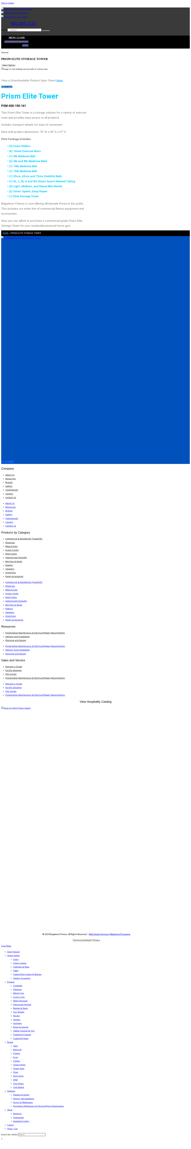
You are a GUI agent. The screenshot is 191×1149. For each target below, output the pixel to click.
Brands (9, 482)
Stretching (10, 572)
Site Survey (10, 674)
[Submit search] (47, 1135)
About (9, 1110)
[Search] (46, 30)
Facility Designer (13, 670)
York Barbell (18, 1087)
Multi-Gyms (11, 553)
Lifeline (16, 1061)
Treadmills (17, 986)
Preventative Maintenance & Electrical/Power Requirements (35, 632)
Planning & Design (21, 1095)
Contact (10, 1125)
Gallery (8, 486)
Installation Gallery (21, 1121)
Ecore (15, 1057)
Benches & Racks (13, 561)
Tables (16, 971)
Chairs (16, 959)
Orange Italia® (13, 955)
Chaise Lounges (19, 963)
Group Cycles (12, 550)
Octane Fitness (19, 1065)
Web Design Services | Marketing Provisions (109, 934)
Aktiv (15, 1046)
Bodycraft (17, 1050)
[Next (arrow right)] (5, 1146)
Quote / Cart (12, 1129)
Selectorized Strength (16, 557)
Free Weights (18, 1012)
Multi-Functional (20, 1001)
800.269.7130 (23, 23)
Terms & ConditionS (82, 940)
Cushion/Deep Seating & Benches (27, 974)
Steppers (9, 568)
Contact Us (10, 497)
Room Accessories (14, 576)
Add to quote (6, 87)
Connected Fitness (20, 1038)
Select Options (8, 65)
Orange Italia (18, 1068)
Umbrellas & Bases (21, 967)
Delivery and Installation (17, 636)
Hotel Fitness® (13, 952)
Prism (15, 1072)
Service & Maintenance (23, 1102)
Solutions (11, 1091)
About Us (9, 474)
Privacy (96, 940)
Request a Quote (13, 666)
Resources (10, 478)
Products (10, 982)
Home (6, 233)
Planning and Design (15, 640)
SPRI (15, 1080)
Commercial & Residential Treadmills (23, 538)
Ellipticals (10, 542)
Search (4, 30)
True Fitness (18, 1084)
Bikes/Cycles (11, 546)
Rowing (9, 565)
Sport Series (18, 1076)
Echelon (16, 1053)
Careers (9, 493)
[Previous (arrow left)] (2, 1146)
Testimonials (11, 489)
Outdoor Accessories (21, 978)
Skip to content (7, 3)
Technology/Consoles (22, 1035)
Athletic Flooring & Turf (23, 1031)
